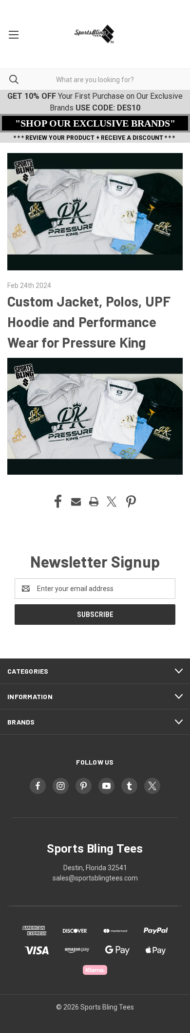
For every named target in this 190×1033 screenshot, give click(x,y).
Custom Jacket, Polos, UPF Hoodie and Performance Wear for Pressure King (89, 322)
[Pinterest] (131, 501)
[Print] (94, 501)
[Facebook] (58, 501)
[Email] (76, 501)
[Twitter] (111, 501)
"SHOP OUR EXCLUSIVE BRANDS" (95, 123)
